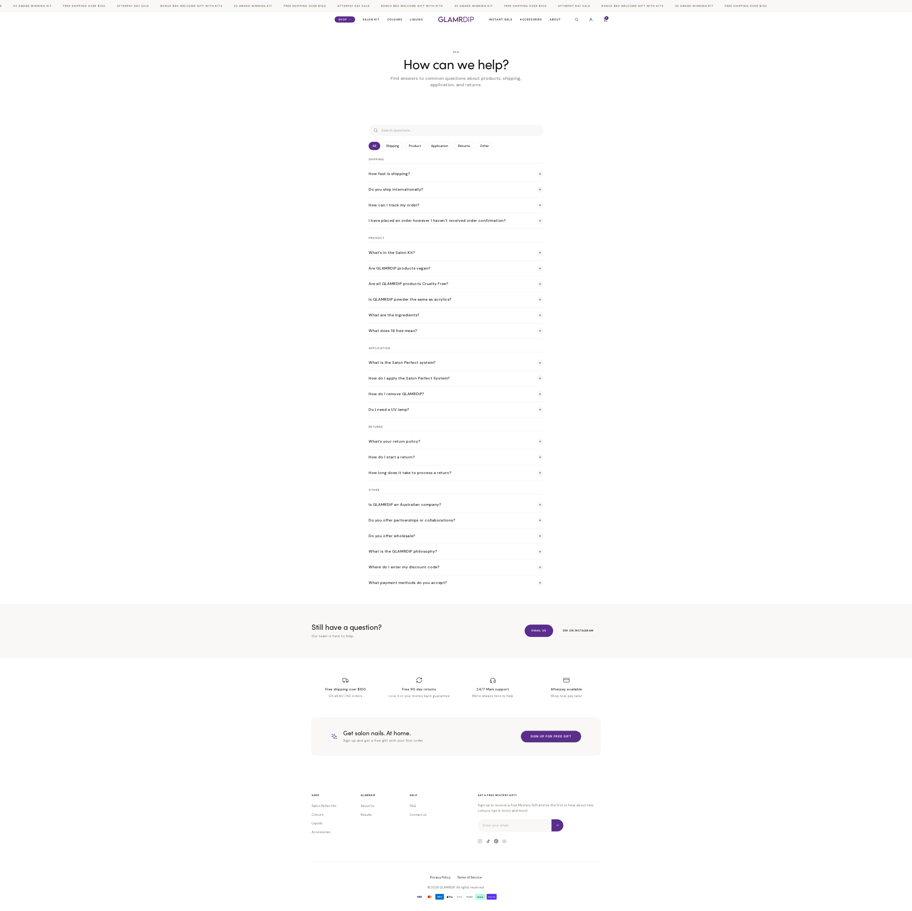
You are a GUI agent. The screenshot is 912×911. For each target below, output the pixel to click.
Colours (395, 19)
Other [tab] (484, 146)
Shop (342, 19)
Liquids (416, 19)
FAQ (413, 806)
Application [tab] (439, 146)
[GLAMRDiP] (456, 19)
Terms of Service (469, 877)
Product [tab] (415, 146)
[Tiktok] (488, 841)
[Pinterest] (496, 841)
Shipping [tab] (392, 146)
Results (366, 815)
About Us (368, 806)
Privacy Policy (440, 877)
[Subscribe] (557, 825)
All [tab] (374, 146)
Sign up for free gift (551, 736)
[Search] (576, 19)
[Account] (591, 19)
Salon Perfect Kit (324, 806)
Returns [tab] (464, 146)
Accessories (531, 19)
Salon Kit (371, 19)
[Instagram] (480, 841)
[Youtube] (504, 841)
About (555, 19)
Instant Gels (500, 19)
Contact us (418, 815)
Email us (539, 630)
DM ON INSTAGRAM (578, 630)
